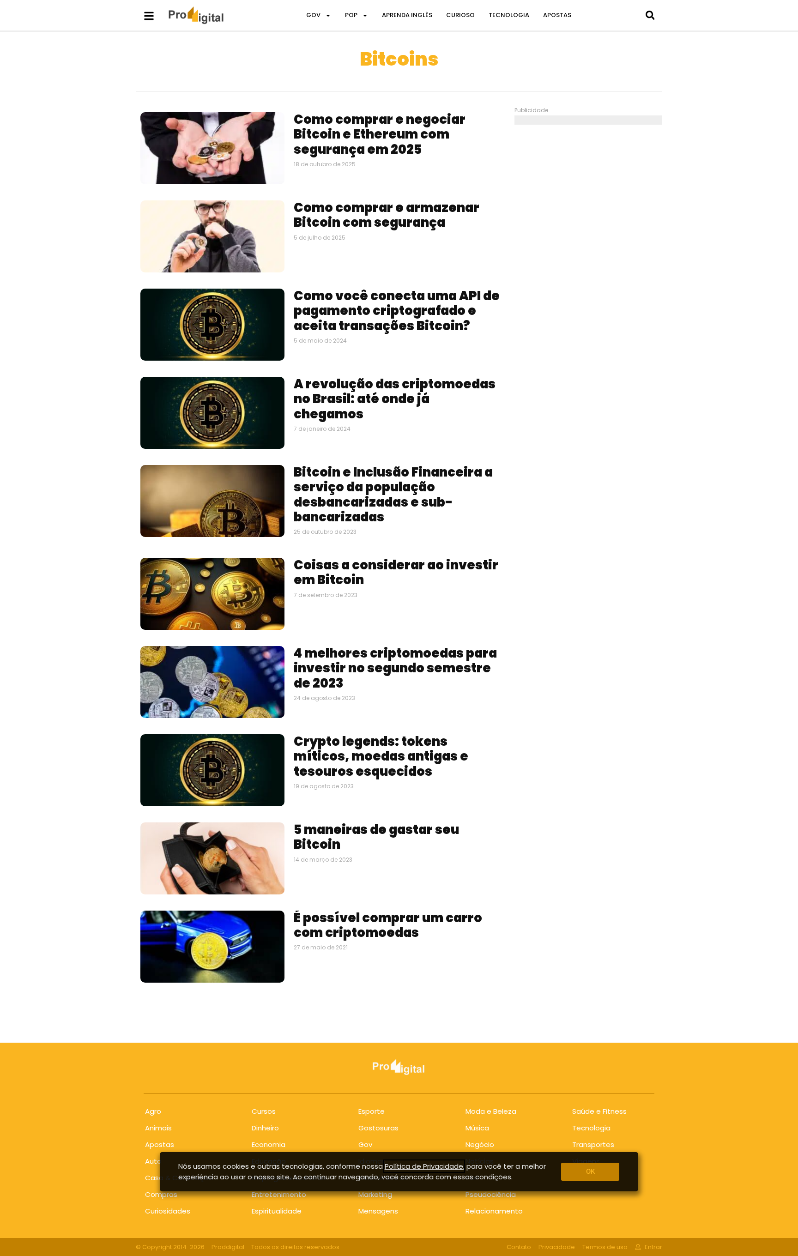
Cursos (264, 1111)
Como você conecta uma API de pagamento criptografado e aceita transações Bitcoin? (397, 310)
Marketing (375, 1194)
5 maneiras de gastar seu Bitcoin (376, 837)
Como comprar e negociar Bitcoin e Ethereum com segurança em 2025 (380, 134)
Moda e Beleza (491, 1111)
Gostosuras (378, 1128)
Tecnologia (591, 1128)
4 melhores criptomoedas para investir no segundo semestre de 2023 (395, 668)
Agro (153, 1111)
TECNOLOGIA (509, 15)
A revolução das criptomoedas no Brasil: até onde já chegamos (395, 399)
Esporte (371, 1111)
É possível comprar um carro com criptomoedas (388, 925)
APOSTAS (557, 15)
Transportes (593, 1144)
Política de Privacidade (424, 1166)
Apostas (159, 1144)
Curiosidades (167, 1211)
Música (477, 1128)
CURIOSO (460, 15)
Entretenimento (279, 1194)
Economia (268, 1144)
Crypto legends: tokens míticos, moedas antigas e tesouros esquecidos (381, 756)
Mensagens (378, 1211)
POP (351, 15)
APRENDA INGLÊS (407, 15)
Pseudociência (491, 1194)
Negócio (480, 1144)
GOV (313, 15)
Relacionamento (494, 1211)
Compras (161, 1194)
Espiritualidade (277, 1211)
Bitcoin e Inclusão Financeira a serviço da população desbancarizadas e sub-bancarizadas (393, 494)
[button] (650, 15)
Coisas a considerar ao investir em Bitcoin (396, 572)
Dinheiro (265, 1128)
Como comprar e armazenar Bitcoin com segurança (386, 215)
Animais (158, 1128)
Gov (365, 1144)
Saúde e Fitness (599, 1111)
